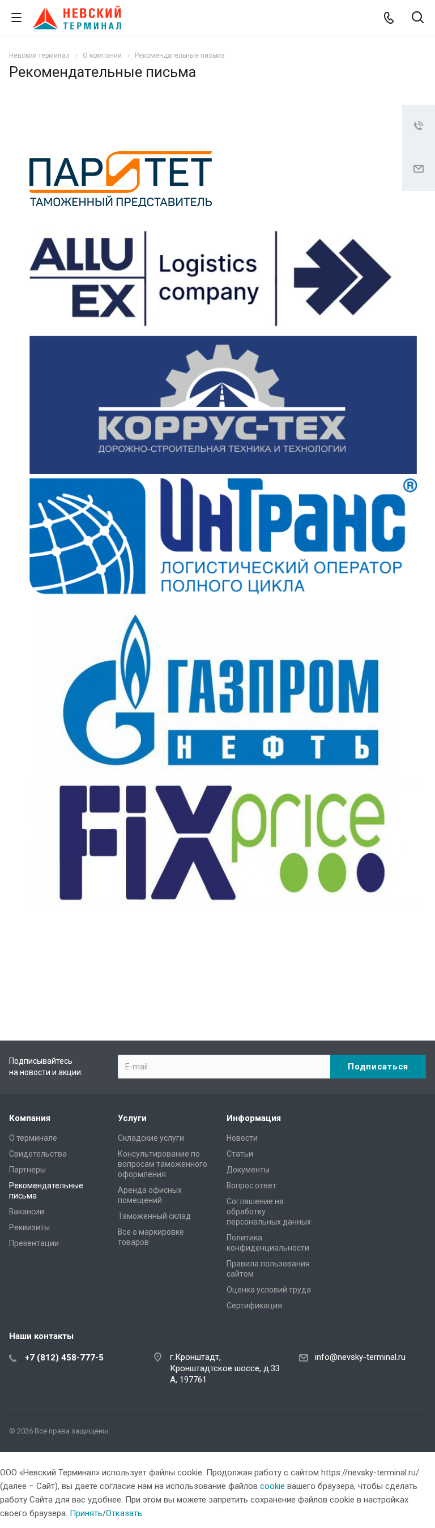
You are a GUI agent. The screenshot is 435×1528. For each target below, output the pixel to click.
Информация (254, 1118)
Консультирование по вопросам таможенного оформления (162, 1164)
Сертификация (254, 1305)
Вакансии (26, 1211)
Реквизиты (29, 1227)
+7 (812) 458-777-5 (64, 1357)
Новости (242, 1137)
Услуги (132, 1118)
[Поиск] (418, 18)
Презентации (34, 1243)
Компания (29, 1118)
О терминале (33, 1137)
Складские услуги (151, 1137)
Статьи (240, 1153)
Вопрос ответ (251, 1185)
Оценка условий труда (269, 1289)
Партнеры (27, 1169)
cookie (272, 1486)
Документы (248, 1169)
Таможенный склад (154, 1216)
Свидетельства (38, 1153)
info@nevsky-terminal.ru (360, 1357)
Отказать (124, 1513)
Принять (86, 1513)
